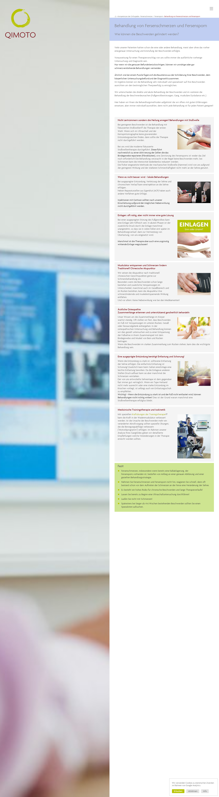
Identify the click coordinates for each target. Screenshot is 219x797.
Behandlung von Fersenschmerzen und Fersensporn (182, 16)
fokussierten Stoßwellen (129, 127)
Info (205, 791)
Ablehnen (192, 791)
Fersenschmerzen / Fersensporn (151, 16)
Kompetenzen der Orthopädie (128, 16)
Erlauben (178, 791)
